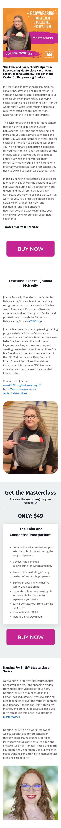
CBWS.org (35, 321)
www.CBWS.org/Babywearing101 (22, 385)
